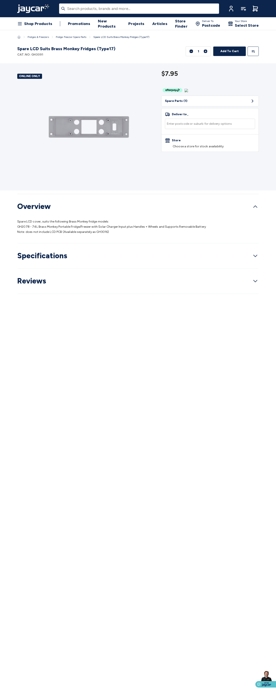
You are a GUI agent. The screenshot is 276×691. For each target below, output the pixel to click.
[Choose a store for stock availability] (210, 143)
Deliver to (180, 114)
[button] (231, 8)
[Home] (19, 37)
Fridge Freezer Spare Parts (71, 37)
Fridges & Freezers (38, 37)
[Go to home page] (33, 8)
